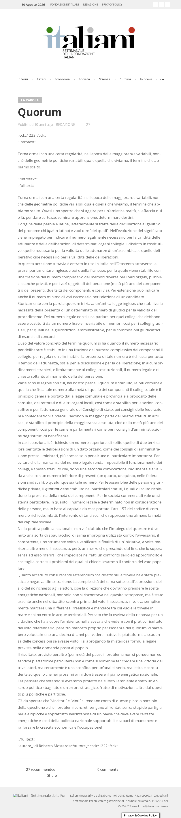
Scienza (105, 79)
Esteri (41, 79)
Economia (62, 79)
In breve (146, 79)
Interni (23, 79)
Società (84, 79)
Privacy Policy (112, 4)
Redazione (90, 4)
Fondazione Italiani (64, 4)
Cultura (125, 79)
